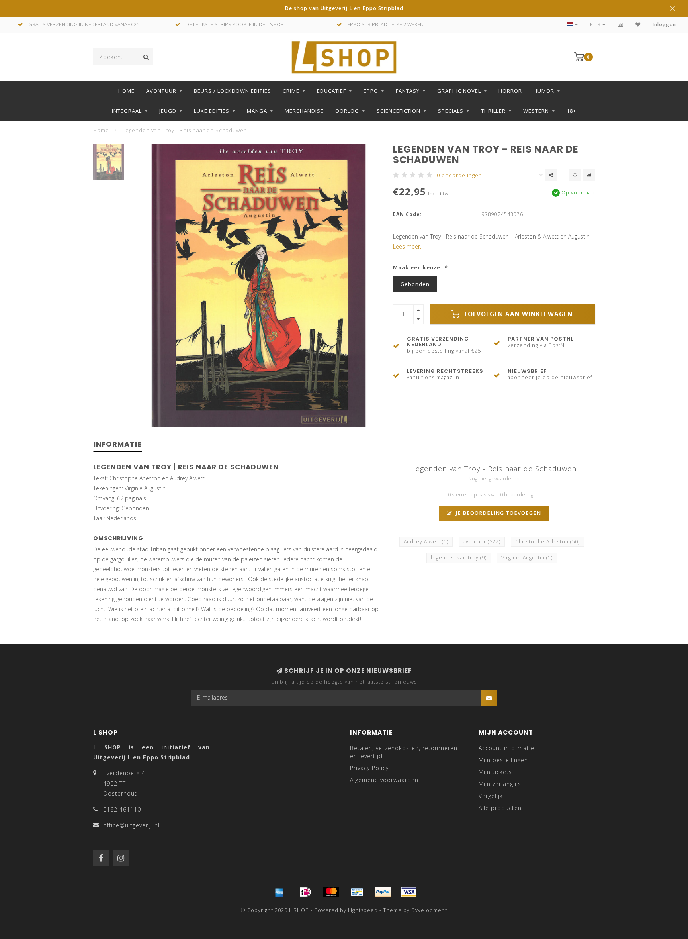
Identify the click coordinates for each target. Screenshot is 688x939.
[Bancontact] (357, 892)
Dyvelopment (429, 910)
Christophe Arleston (547, 541)
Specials (450, 110)
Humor (544, 90)
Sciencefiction (398, 110)
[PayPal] (383, 892)
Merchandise (304, 110)
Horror (510, 90)
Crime (291, 90)
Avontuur (161, 90)
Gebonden (415, 284)
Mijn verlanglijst (501, 784)
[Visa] (409, 892)
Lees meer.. (407, 246)
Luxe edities (211, 110)
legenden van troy (459, 557)
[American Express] (279, 892)
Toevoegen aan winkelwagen (517, 314)
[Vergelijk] (621, 24)
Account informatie (506, 748)
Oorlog (347, 110)
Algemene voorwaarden (384, 780)
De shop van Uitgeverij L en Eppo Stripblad (344, 8)
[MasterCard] (331, 892)
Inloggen (664, 24)
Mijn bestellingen (503, 760)
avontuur (481, 541)
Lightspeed (363, 910)
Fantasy (408, 90)
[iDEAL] (305, 892)
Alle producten (500, 808)
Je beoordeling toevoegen (497, 513)
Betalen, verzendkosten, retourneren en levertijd (403, 752)
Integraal (127, 110)
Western (536, 110)
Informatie (118, 444)
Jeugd (167, 110)
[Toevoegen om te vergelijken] (589, 175)
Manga (257, 110)
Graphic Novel (459, 90)
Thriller (493, 110)
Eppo (371, 90)
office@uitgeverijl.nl (131, 825)
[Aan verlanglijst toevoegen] (575, 175)
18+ (571, 110)
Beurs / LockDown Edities (232, 90)
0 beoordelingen (459, 175)
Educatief (331, 90)
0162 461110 (122, 809)
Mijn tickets (495, 772)
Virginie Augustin (527, 557)
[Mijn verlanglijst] (638, 24)
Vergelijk (491, 796)
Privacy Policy (369, 768)
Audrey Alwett (426, 541)
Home (126, 90)
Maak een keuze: (420, 267)
